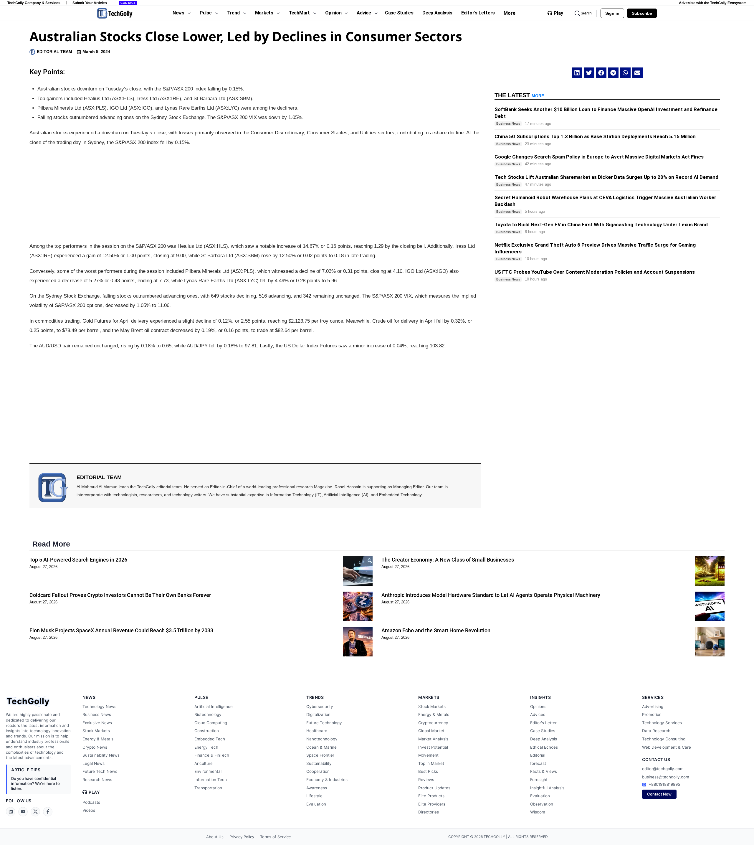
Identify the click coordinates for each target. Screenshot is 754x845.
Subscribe (642, 13)
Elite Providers (431, 804)
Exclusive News (97, 722)
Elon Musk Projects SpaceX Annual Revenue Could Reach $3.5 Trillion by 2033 (121, 630)
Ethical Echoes (544, 747)
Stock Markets (96, 730)
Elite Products (431, 795)
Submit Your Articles (89, 2)
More (509, 13)
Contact (127, 2)
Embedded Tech (209, 739)
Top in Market (431, 763)
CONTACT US (656, 759)
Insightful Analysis (547, 787)
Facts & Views (543, 771)
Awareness (316, 787)
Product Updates (434, 787)
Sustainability (319, 763)
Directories (428, 812)
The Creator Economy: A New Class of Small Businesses (447, 560)
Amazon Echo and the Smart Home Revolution (435, 630)
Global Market (431, 730)
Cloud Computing (210, 722)
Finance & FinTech (211, 755)
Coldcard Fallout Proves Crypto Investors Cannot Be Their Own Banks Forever (120, 595)
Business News (96, 714)
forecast (538, 763)
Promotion (652, 714)
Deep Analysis (543, 739)
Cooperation (318, 771)
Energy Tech (206, 747)
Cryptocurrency (433, 722)
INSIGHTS (540, 697)
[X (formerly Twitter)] (35, 811)
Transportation (208, 787)
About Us (215, 836)
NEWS (88, 697)
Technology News (99, 706)
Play (558, 13)
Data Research (656, 730)
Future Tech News (99, 771)
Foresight (539, 779)
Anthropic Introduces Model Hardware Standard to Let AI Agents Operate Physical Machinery (490, 595)
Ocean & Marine (321, 747)
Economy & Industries (327, 779)
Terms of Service (275, 836)
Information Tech (210, 779)
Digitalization (318, 714)
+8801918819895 (664, 784)
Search (586, 13)
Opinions (538, 706)
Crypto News (94, 747)
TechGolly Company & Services (33, 2)
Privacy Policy (241, 836)
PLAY (94, 792)
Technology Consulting (663, 739)
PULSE (201, 697)
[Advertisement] (255, 194)
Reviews (426, 779)
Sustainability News (101, 755)
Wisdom (537, 812)
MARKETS (428, 697)
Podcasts (91, 802)
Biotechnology (207, 714)
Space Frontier (320, 755)
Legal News (93, 763)
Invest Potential (433, 747)
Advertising (652, 706)
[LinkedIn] (10, 811)
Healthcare (316, 730)
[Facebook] (47, 811)
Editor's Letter (543, 722)
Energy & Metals (97, 739)
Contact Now (659, 794)
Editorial (537, 755)
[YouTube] (23, 811)
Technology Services (662, 722)
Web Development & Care (666, 747)
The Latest (519, 95)
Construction (206, 730)
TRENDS (315, 697)
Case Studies (542, 730)
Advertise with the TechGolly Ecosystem (713, 2)
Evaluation (316, 804)
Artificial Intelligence (213, 706)
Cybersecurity (319, 706)
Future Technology (324, 722)
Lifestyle (314, 795)
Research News (97, 779)
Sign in (612, 13)
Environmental (207, 771)
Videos (88, 810)
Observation (541, 804)
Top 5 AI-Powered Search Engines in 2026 (78, 560)
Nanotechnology (322, 739)
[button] (577, 72)
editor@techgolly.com (663, 768)
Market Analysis (433, 739)
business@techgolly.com (665, 777)
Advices (537, 714)
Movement (428, 755)
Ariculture (203, 763)
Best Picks (428, 771)
